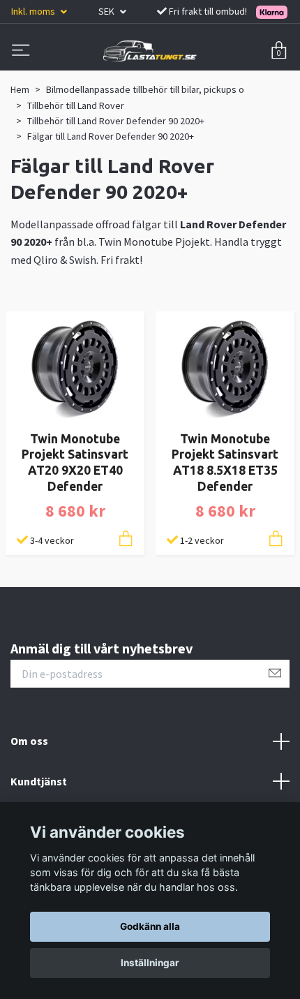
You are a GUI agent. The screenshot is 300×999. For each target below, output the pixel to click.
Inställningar (150, 962)
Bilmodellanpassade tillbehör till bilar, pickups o (145, 89)
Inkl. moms (34, 11)
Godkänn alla (150, 926)
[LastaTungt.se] (150, 51)
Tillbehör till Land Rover (75, 105)
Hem (19, 89)
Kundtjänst (38, 781)
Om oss (29, 741)
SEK (107, 11)
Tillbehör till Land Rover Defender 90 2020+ (115, 120)
